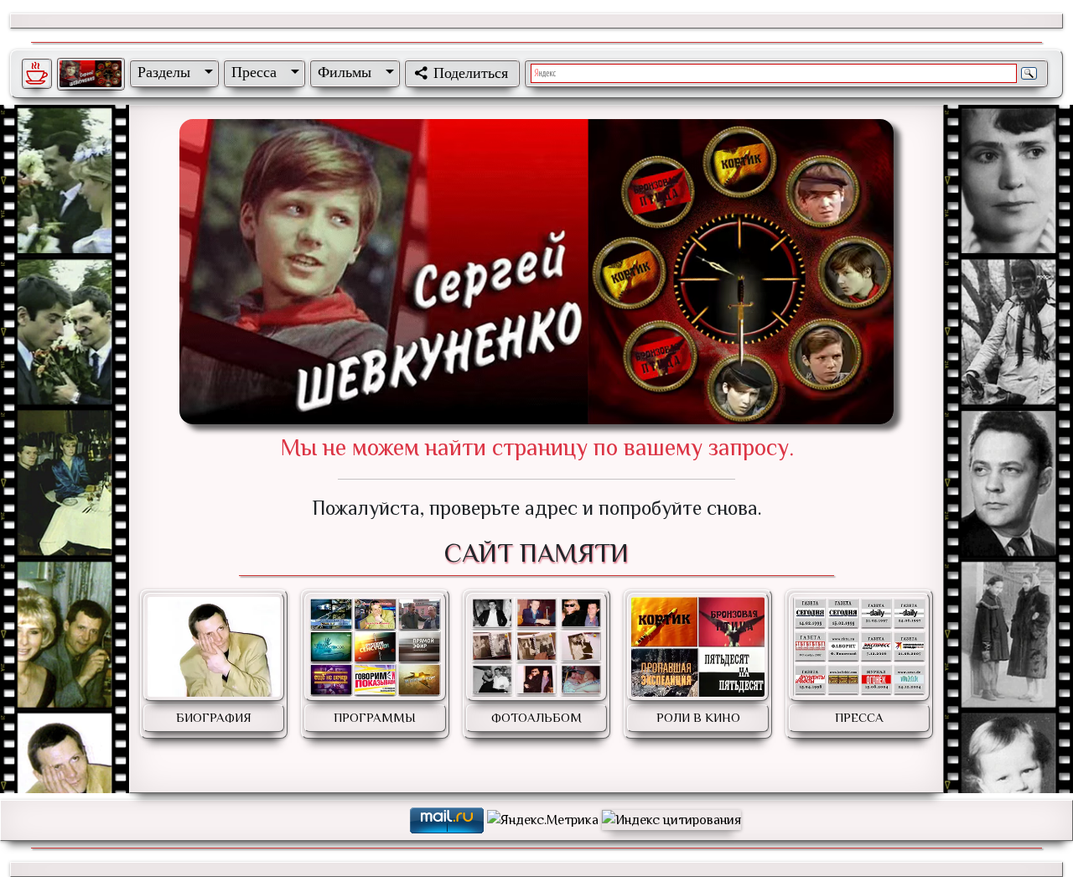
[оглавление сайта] (90, 74)
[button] (172, 72)
